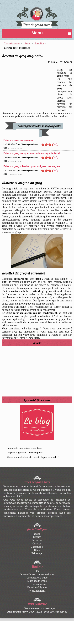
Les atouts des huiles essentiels (24, 448)
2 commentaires (15, 175)
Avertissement (37, 590)
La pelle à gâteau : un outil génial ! (25, 452)
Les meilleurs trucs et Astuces (37, 574)
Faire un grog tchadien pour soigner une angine (31, 166)
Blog (37, 571)
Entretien (37, 540)
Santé (37, 533)
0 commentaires (15, 148)
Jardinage (37, 546)
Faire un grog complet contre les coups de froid (31, 153)
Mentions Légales (37, 587)
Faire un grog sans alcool (18, 140)
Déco (37, 550)
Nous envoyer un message (39, 608)
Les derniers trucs (37, 577)
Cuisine (37, 543)
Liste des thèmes (37, 580)
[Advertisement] (29, 87)
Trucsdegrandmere (29, 144)
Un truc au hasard (37, 584)
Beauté (37, 537)
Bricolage (37, 553)
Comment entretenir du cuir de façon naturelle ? (33, 457)
